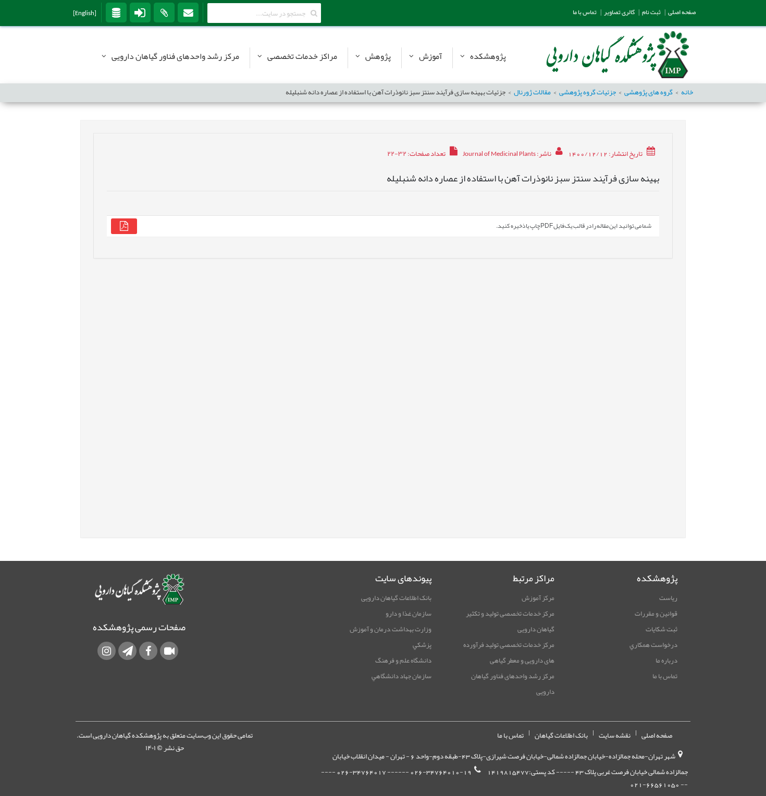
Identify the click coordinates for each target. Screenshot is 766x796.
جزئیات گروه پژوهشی (587, 92)
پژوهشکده (488, 56)
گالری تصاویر (619, 12)
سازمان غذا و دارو (408, 613)
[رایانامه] (188, 12)
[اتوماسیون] (164, 12)
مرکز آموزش (538, 598)
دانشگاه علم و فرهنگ (403, 660)
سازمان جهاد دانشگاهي (401, 676)
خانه (687, 92)
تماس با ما (664, 676)
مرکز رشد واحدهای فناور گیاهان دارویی (175, 56)
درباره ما (666, 660)
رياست (668, 598)
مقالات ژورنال (532, 92)
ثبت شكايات (661, 629)
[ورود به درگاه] (140, 12)
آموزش (430, 56)
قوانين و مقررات (656, 613)
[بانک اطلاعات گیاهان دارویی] (116, 12)
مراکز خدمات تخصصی (302, 56)
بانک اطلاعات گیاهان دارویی (396, 598)
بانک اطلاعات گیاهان (561, 735)
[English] (84, 13)
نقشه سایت (615, 735)
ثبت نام (651, 12)
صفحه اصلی (656, 735)
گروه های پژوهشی (648, 92)
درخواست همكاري (653, 645)
